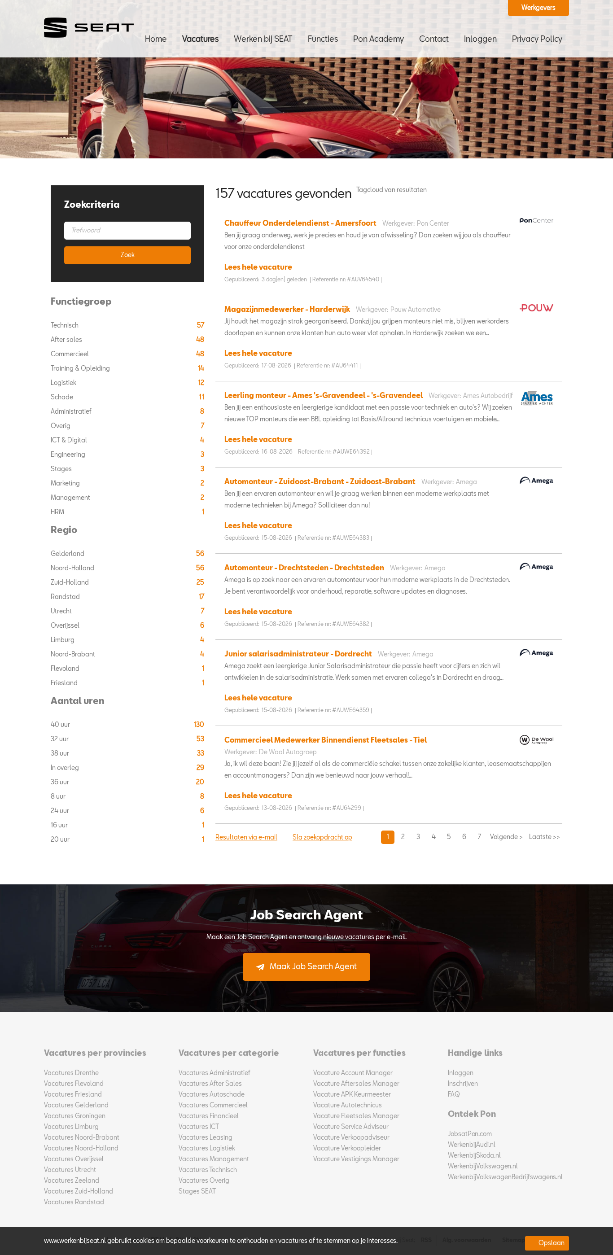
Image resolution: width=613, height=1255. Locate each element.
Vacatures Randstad (74, 1202)
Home (156, 39)
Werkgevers (538, 8)
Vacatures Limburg (71, 1127)
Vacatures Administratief (214, 1073)
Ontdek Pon (472, 1115)
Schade (62, 397)
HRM (58, 512)
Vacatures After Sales (210, 1084)
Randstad (66, 597)
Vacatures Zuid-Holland (78, 1192)
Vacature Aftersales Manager (356, 1084)
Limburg (63, 640)
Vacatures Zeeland (71, 1181)
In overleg (65, 768)
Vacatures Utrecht (70, 1170)
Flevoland (66, 669)
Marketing (66, 484)
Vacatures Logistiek (207, 1149)
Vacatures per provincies (95, 1053)
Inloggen (480, 39)
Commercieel (70, 354)
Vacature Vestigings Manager (356, 1159)
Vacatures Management (214, 1159)
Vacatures (200, 39)
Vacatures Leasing (205, 1138)
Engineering (69, 455)
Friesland (65, 683)
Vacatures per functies (359, 1053)
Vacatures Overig (204, 1181)
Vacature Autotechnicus (347, 1105)
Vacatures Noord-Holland (81, 1149)
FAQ (454, 1095)
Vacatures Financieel (209, 1116)
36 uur (60, 782)
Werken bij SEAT (263, 39)
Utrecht (62, 611)
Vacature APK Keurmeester (352, 1095)
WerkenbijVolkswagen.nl (483, 1166)
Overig (61, 426)
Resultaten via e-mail (246, 838)
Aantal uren (78, 701)
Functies (323, 39)
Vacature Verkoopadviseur (351, 1138)
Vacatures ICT (199, 1127)
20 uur (61, 840)
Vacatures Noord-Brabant (81, 1138)
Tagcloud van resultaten (391, 190)
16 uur (60, 825)
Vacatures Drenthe (71, 1073)
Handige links (475, 1053)
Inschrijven (463, 1084)
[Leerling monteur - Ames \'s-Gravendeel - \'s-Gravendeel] (534, 408)
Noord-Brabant (73, 655)
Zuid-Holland (70, 583)
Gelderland (68, 554)
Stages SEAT (197, 1192)
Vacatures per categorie (229, 1053)
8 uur (59, 797)
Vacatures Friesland (73, 1095)
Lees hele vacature (258, 267)
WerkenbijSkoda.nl (474, 1156)
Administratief (72, 412)
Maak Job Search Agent (313, 967)
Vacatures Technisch (208, 1170)
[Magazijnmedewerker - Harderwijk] (534, 314)
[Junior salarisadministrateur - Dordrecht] (534, 659)
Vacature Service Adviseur (351, 1127)
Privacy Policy (537, 39)
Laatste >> (544, 837)
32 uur (60, 739)
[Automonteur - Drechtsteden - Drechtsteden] (534, 573)
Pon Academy (378, 39)
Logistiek (64, 383)
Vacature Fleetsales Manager (356, 1116)
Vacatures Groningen (74, 1116)
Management (71, 498)
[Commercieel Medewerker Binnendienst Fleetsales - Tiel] (534, 747)
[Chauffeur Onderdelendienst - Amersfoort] (534, 225)
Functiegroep (81, 302)
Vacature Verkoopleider (347, 1149)
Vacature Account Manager (353, 1073)
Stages (62, 469)
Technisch (65, 326)
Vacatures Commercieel (213, 1105)
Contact (434, 39)
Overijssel (66, 626)
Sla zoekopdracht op (322, 838)
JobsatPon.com (470, 1134)
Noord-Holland (73, 568)
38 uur (60, 754)
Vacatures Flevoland (74, 1084)
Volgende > (506, 837)
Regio (64, 530)
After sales (67, 340)
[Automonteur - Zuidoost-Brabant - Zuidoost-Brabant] (534, 486)
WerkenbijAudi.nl (471, 1145)
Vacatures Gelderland (76, 1105)
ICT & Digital (69, 440)
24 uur (60, 811)
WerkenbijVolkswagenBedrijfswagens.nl (505, 1177)
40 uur (61, 725)
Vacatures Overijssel (74, 1159)
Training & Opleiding (81, 369)
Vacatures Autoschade (212, 1095)
